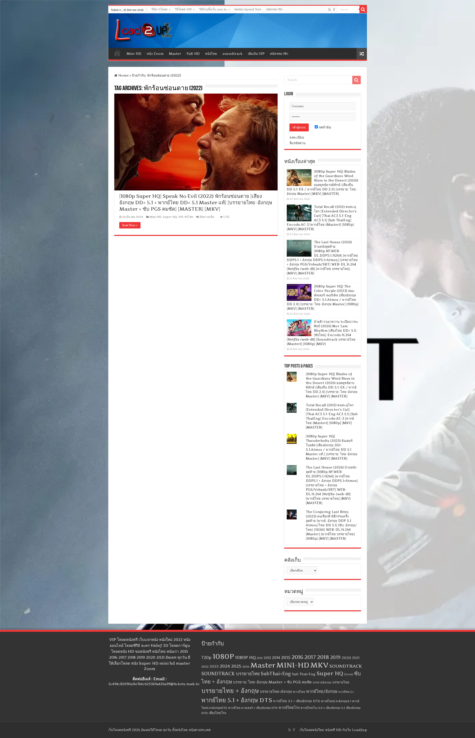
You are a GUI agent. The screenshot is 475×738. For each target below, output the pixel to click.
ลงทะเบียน (296, 137)
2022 (205, 666)
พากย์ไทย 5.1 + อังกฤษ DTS (236, 700)
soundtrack (232, 54)
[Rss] (330, 10)
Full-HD (193, 54)
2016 (297, 657)
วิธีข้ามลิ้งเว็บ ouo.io (213, 9)
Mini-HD (134, 54)
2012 (260, 658)
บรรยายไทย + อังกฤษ (230, 690)
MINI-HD (292, 665)
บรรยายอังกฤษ (322, 682)
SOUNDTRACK (345, 666)
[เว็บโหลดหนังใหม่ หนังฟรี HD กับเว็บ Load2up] (143, 30)
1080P (223, 656)
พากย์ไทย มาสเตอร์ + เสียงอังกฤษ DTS (253, 708)
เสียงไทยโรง (217, 713)
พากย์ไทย (299, 692)
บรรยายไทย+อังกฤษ (276, 691)
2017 (310, 657)
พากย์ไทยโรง (289, 707)
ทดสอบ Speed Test (247, 9)
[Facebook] (333, 10)
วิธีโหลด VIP (183, 9)
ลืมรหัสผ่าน (297, 143)
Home (117, 53)
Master (175, 54)
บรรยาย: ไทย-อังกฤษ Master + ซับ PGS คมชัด (272, 682)
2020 (346, 658)
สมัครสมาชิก (274, 9)
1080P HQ (245, 657)
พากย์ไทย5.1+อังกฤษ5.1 (336, 701)
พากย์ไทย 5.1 (346, 692)
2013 (267, 658)
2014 (276, 658)
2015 (285, 657)
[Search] (363, 9)
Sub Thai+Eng (303, 674)
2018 (323, 657)
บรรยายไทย (340, 682)
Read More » (130, 225)
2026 (245, 666)
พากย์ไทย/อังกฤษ (321, 691)
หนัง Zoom (155, 54)
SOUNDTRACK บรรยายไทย (230, 673)
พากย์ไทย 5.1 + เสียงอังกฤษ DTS (296, 701)
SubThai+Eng (276, 673)
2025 (236, 666)
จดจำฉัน (324, 127)
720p (206, 657)
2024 (225, 666)
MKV (319, 665)
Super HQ (170, 217)
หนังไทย (211, 54)
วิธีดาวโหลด (159, 9)
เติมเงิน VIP (256, 54)
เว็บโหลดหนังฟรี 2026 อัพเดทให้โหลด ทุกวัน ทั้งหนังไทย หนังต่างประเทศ (159, 730)
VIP (180, 217)
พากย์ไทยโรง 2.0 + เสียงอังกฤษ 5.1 (323, 708)
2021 (355, 658)
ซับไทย (189, 217)
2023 (214, 666)
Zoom (348, 674)
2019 (335, 657)
